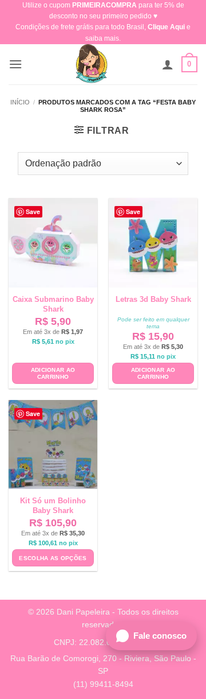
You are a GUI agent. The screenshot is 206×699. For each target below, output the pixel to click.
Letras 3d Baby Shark (153, 299)
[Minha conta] (167, 64)
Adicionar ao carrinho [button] (53, 373)
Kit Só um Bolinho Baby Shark (53, 505)
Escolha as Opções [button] (52, 558)
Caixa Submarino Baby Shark (53, 304)
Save (33, 211)
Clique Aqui (166, 27)
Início (20, 102)
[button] (15, 64)
